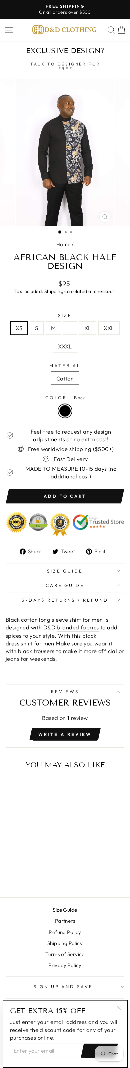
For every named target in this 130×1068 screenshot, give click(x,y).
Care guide (65, 585)
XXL (109, 327)
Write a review (65, 734)
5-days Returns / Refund (65, 600)
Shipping (53, 291)
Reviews (65, 691)
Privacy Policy (65, 965)
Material (65, 365)
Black (65, 411)
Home (63, 244)
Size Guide (65, 571)
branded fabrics (78, 627)
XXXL (65, 346)
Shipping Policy (65, 943)
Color (65, 397)
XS (19, 327)
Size (65, 315)
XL (87, 327)
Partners (65, 921)
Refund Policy (65, 932)
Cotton (65, 378)
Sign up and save (63, 986)
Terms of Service (65, 954)
